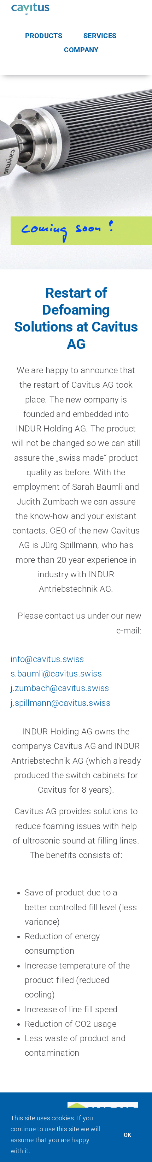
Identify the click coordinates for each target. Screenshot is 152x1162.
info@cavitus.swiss (47, 659)
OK (127, 1135)
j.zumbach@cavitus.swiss (60, 688)
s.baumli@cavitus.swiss (56, 674)
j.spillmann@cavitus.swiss (60, 703)
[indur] (103, 1107)
